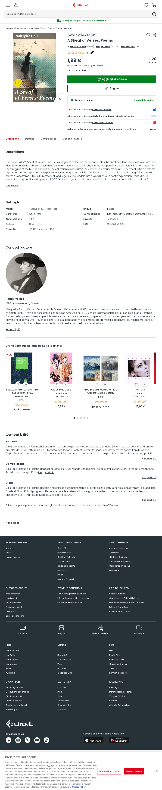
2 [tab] (77, 418)
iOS (40, 472)
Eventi (8, 552)
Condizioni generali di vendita (72, 593)
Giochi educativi (14, 696)
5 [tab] (87, 418)
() (87, 52)
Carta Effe (62, 548)
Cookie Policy (79, 786)
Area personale (13, 593)
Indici (60, 574)
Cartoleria (62, 687)
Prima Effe (114, 570)
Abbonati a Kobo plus (78, 129)
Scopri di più (146, 214)
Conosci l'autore (72, 138)
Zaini (59, 696)
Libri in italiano (12, 650)
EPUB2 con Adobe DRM (41, 229)
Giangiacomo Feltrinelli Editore (124, 598)
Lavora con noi (13, 557)
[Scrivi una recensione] (92, 52)
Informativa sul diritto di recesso (73, 598)
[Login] (16, 5)
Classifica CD (64, 659)
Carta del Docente (101, 109)
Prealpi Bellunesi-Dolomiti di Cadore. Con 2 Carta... (101, 391)
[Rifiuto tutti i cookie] (156, 770)
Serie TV (113, 668)
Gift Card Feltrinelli (66, 557)
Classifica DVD (116, 659)
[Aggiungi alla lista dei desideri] (148, 35)
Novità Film (114, 655)
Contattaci (11, 611)
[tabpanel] (21, 382)
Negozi (9, 548)
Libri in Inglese (12, 659)
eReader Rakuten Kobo (120, 705)
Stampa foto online (66, 579)
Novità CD (62, 655)
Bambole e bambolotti (16, 705)
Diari (59, 691)
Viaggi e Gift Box (117, 696)
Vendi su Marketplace (119, 561)
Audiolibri (10, 672)
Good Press (128, 46)
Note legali (12, 523)
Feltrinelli (82, 70)
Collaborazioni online (119, 566)
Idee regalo (114, 687)
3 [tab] (81, 418)
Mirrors (140, 389)
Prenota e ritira (64, 552)
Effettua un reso (13, 602)
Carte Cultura (64, 561)
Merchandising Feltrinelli (121, 691)
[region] (81, 771)
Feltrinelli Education (118, 607)
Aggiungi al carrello (114, 79)
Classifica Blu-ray (118, 664)
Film (111, 650)
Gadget (113, 700)
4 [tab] (84, 418)
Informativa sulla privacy (69, 602)
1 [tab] (74, 418)
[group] (81, 20)
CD (58, 650)
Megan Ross (103, 46)
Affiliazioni (114, 552)
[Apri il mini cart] (154, 5)
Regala (114, 88)
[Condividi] (154, 35)
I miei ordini (11, 598)
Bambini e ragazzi (118, 672)
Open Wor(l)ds (64, 705)
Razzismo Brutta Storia (120, 611)
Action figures (12, 709)
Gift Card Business (118, 557)
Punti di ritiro (63, 570)
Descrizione (12, 138)
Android (49, 472)
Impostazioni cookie (109, 771)
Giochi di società (14, 700)
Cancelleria (63, 700)
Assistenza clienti (14, 607)
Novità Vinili (63, 668)
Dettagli (29, 138)
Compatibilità (48, 138)
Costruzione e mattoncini (18, 691)
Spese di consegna (15, 616)
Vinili (59, 664)
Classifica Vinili (64, 672)
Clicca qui (12, 505)
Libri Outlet (10, 655)
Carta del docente (66, 566)
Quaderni (61, 709)
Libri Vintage (11, 664)
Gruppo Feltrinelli (117, 593)
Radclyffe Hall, (36, 209)
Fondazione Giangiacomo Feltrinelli (126, 602)
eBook (9, 668)
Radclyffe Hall (78, 46)
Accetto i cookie (134, 771)
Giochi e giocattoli (14, 687)
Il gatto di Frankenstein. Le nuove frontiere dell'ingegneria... (22, 391)
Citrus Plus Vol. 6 (61, 389)
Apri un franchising (118, 548)
